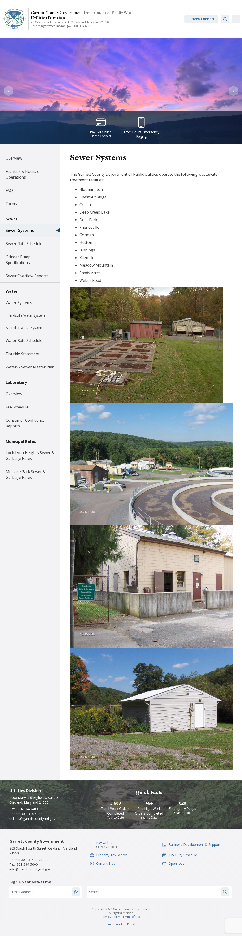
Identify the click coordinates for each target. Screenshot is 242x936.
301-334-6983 (82, 26)
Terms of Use (132, 917)
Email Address (22, 892)
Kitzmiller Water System (24, 327)
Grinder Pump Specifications (18, 259)
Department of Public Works (109, 12)
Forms (11, 203)
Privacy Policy (111, 917)
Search (94, 892)
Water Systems (19, 302)
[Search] (225, 19)
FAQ (9, 190)
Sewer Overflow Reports (27, 275)
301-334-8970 (31, 859)
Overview (14, 158)
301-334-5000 (27, 864)
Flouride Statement (22, 353)
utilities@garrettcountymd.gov (51, 26)
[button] (236, 19)
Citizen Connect (201, 19)
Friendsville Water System (25, 315)
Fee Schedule (17, 407)
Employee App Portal (121, 924)
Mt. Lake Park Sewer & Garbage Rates (25, 474)
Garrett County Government (57, 12)
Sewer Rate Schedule (24, 243)
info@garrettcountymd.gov (30, 869)
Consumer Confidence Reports (25, 423)
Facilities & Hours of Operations (23, 174)
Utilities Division (48, 18)
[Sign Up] (76, 891)
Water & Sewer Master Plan (30, 367)
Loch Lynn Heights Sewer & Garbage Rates (30, 455)
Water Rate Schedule (24, 340)
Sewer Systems (20, 230)
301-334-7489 (27, 809)
